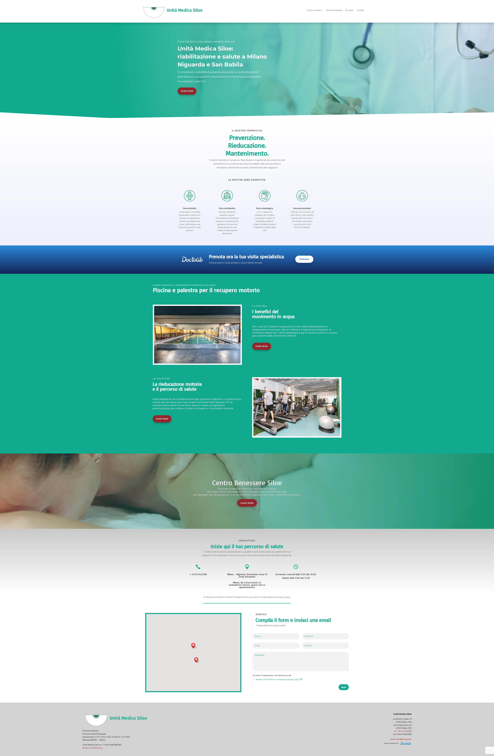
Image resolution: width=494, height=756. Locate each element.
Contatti (360, 10)
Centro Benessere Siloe (247, 482)
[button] (194, 645)
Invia (343, 687)
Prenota (304, 259)
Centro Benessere (334, 10)
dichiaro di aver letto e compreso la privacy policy (278, 679)
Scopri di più (187, 91)
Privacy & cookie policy (92, 748)
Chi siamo (349, 10)
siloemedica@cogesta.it (401, 739)
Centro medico (314, 10)
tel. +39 (403, 731)
